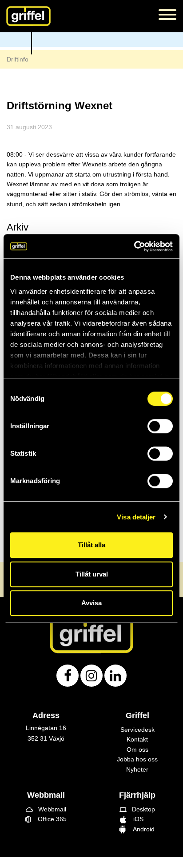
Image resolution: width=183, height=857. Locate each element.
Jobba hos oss (137, 759)
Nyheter (137, 769)
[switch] (160, 426)
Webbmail (46, 809)
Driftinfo (17, 59)
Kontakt (137, 739)
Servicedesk (137, 729)
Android (142, 829)
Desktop (137, 809)
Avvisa (91, 603)
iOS (137, 818)
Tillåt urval (92, 574)
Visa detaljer (136, 517)
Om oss (137, 749)
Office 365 (49, 818)
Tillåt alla (91, 545)
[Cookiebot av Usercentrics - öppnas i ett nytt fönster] (134, 246)
